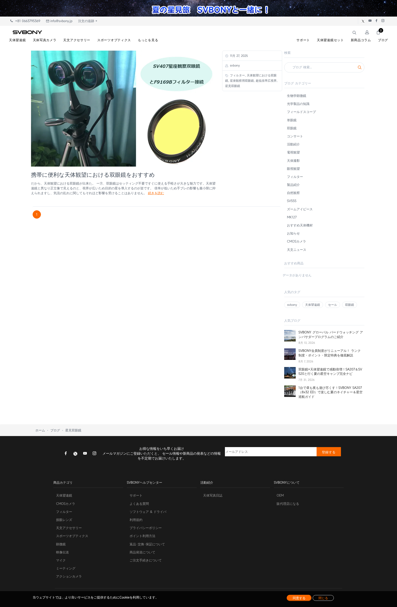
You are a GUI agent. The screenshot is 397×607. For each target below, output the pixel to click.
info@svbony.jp (60, 21)
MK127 (292, 217)
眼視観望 (293, 168)
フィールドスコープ (301, 112)
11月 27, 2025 (238, 56)
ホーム (40, 430)
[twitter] (75, 453)
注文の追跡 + (87, 21)
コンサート (295, 136)
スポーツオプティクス (72, 536)
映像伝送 (62, 552)
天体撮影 (293, 160)
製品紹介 (293, 184)
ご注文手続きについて (146, 560)
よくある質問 (139, 503)
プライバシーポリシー (146, 528)
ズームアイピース (300, 209)
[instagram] (94, 453)
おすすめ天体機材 (300, 225)
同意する (299, 598)
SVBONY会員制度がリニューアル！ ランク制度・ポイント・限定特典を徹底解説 (329, 352)
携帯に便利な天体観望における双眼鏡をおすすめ (93, 174)
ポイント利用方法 (142, 536)
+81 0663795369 (26, 21)
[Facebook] (66, 453)
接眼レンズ (64, 519)
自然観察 (293, 193)
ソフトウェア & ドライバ (148, 511)
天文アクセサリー (69, 528)
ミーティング (65, 568)
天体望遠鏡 (312, 305)
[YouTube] (85, 453)
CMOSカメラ (296, 241)
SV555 (291, 201)
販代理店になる (288, 503)
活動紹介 (293, 144)
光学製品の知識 (298, 103)
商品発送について (142, 552)
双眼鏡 (292, 128)
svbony (292, 305)
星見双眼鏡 (73, 430)
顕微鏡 (61, 544)
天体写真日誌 (212, 495)
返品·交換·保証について (147, 544)
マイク (61, 560)
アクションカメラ (69, 576)
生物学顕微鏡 (296, 95)
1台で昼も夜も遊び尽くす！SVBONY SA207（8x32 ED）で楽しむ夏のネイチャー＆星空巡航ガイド (330, 392)
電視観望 (293, 152)
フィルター (295, 176)
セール (332, 305)
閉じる (323, 598)
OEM (280, 495)
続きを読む (156, 193)
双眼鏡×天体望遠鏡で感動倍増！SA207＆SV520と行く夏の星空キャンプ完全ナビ (330, 371)
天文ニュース (296, 249)
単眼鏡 (292, 120)
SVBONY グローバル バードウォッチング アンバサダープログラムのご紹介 (330, 334)
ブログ (55, 430)
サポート (136, 495)
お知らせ (293, 233)
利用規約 (136, 519)
